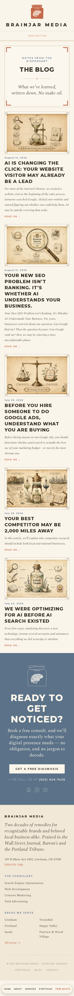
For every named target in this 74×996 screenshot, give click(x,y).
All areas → (12, 942)
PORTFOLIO (22, 970)
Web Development (17, 889)
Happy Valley (48, 926)
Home (7, 989)
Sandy (9, 932)
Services (30, 989)
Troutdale (46, 919)
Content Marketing (18, 895)
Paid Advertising (16, 901)
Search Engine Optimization (24, 883)
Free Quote (62, 989)
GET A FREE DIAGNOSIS (36, 769)
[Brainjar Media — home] (37, 12)
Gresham (11, 919)
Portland (11, 926)
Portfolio (45, 989)
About (18, 989)
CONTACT (52, 970)
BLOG (38, 970)
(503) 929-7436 (37, 35)
